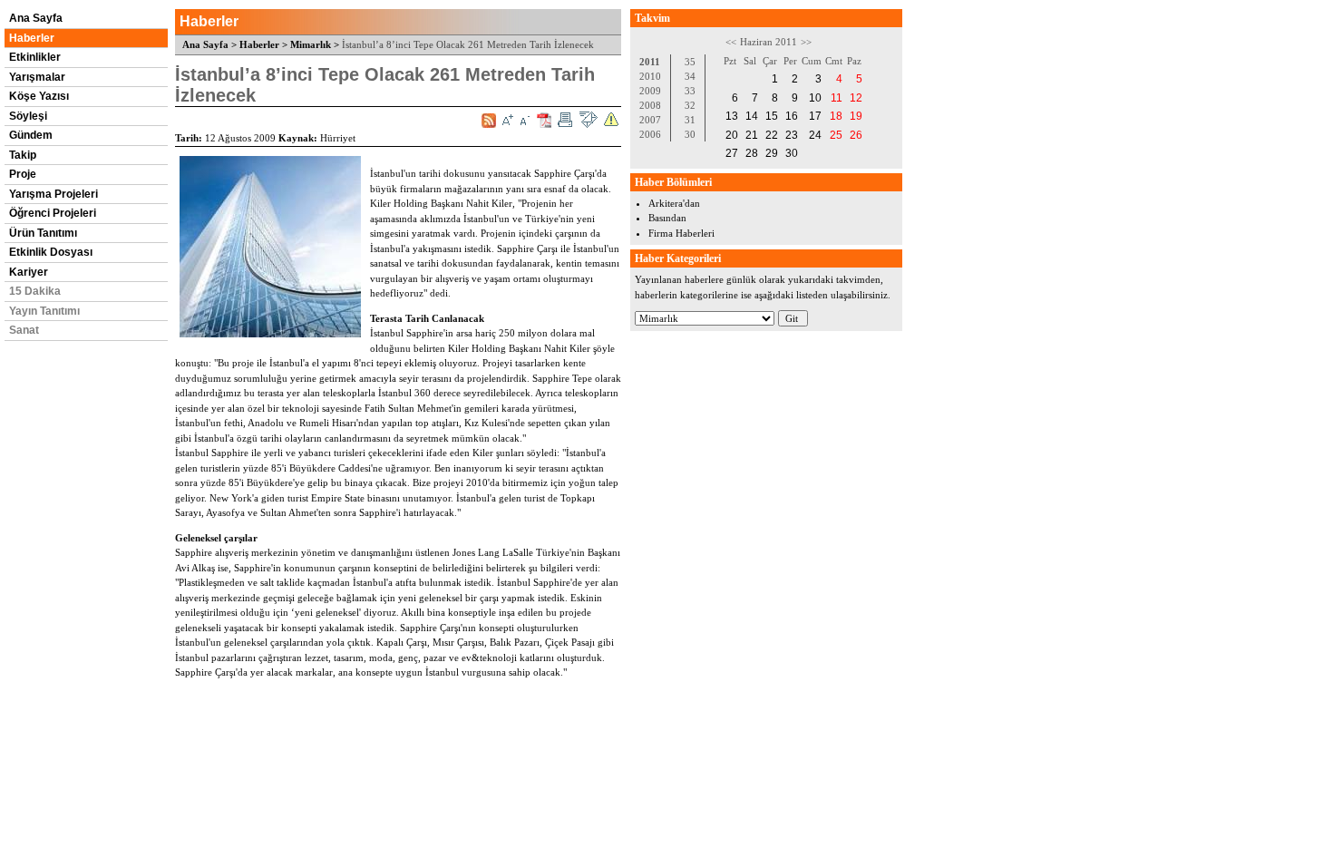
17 (815, 116)
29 (771, 153)
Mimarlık (310, 44)
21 (751, 135)
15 (771, 116)
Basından (667, 217)
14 (751, 116)
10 (815, 98)
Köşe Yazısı (39, 96)
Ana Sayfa (36, 18)
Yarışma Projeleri (53, 194)
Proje (22, 174)
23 (791, 135)
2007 (650, 119)
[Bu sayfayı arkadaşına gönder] (588, 120)
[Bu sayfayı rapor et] (611, 120)
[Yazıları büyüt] (507, 120)
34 (690, 76)
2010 (650, 76)
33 (690, 90)
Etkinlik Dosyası (50, 252)
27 (731, 153)
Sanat (24, 330)
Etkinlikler (35, 57)
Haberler (31, 38)
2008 (650, 105)
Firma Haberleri (681, 233)
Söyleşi (28, 116)
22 (771, 135)
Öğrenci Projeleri (52, 213)
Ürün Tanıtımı (43, 233)
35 (690, 61)
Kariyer (28, 272)
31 (690, 119)
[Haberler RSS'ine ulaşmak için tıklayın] (489, 120)
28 (751, 153)
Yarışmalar (37, 77)
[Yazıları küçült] (525, 120)
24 (815, 135)
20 (731, 135)
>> (806, 41)
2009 (650, 90)
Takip (22, 155)
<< (730, 41)
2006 (650, 134)
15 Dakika (35, 291)
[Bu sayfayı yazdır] (565, 120)
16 (791, 116)
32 (690, 105)
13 (731, 116)
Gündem (31, 135)
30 (690, 134)
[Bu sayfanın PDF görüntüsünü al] (544, 120)
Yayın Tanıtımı (44, 311)
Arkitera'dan (674, 203)
